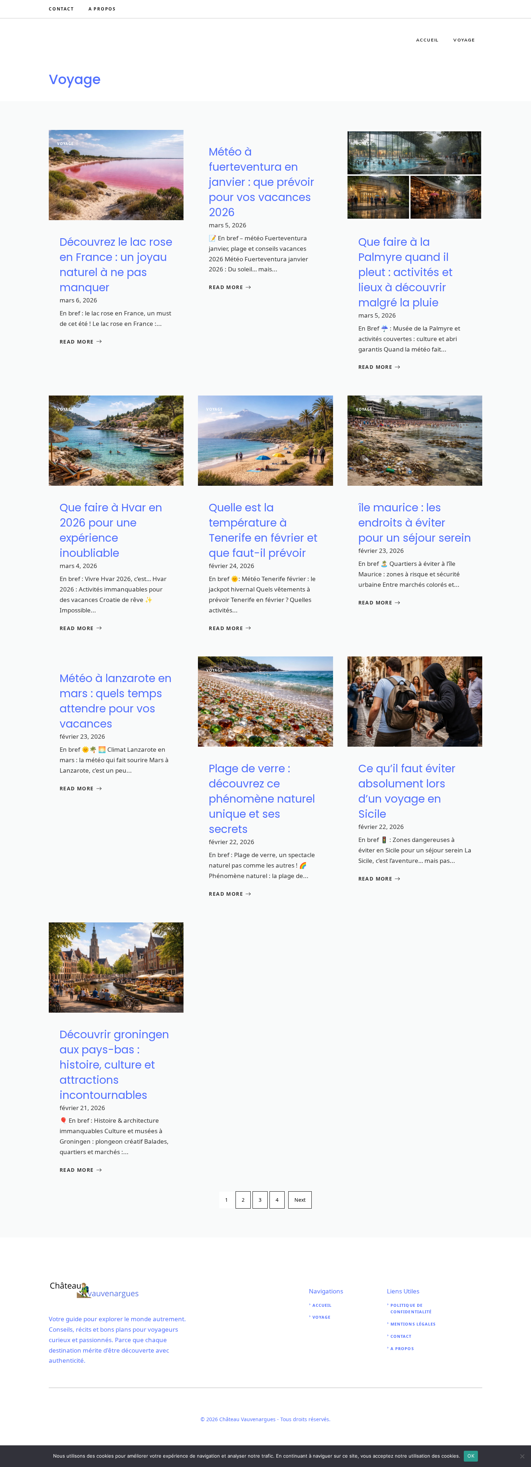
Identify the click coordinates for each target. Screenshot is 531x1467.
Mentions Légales (413, 1324)
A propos (402, 1348)
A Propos (102, 9)
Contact (61, 9)
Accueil (427, 40)
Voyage (464, 40)
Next (300, 1199)
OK (470, 1456)
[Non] (522, 1456)
